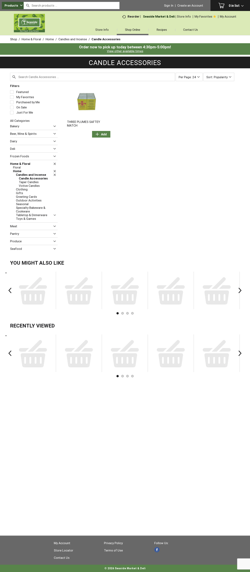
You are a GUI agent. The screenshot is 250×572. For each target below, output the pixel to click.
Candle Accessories (106, 39)
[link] (157, 549)
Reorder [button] (133, 16)
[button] (54, 126)
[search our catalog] (28, 5)
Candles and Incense (72, 39)
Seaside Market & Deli (159, 16)
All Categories (20, 121)
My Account (62, 543)
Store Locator (63, 550)
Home (50, 39)
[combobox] (13, 5)
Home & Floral (31, 39)
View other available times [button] (125, 51)
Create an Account (190, 5)
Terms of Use (113, 550)
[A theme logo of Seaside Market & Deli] (29, 27)
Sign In (168, 5)
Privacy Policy (113, 543)
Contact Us (62, 558)
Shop (13, 39)
